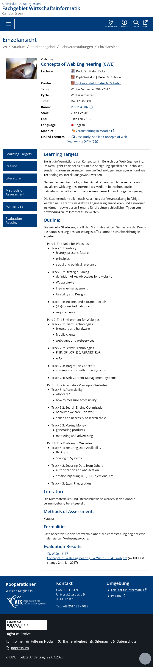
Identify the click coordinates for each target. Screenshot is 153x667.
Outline (11, 166)
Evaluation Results (14, 220)
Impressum (20, 648)
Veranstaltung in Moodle (93, 131)
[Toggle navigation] (9, 24)
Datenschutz (126, 641)
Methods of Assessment (15, 192)
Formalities (14, 206)
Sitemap (101, 641)
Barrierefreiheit (75, 641)
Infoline (17, 641)
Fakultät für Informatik (126, 590)
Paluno (116, 596)
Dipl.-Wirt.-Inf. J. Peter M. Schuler (98, 83)
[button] (145, 24)
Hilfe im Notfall (43, 641)
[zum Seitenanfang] (145, 659)
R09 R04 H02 (79, 107)
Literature (13, 178)
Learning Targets (19, 154)
